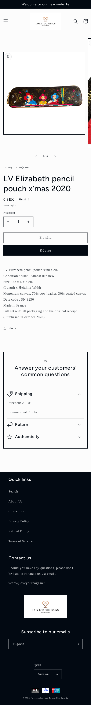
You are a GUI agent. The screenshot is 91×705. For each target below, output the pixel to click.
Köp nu (45, 250)
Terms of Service (20, 541)
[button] (5, 21)
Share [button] (12, 328)
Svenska (43, 674)
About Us (15, 501)
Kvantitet (9, 212)
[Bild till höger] (55, 156)
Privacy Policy (18, 521)
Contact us (16, 511)
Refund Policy (18, 531)
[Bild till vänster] (36, 156)
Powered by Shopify (58, 698)
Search (13, 491)
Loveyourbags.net (39, 698)
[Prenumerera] (77, 644)
